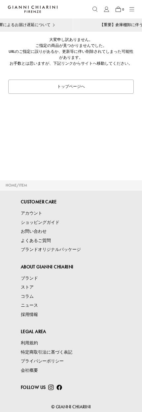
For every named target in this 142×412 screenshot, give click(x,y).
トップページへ (71, 86)
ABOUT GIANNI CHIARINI (47, 267)
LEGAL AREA (33, 331)
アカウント (31, 213)
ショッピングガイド (40, 222)
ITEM (23, 185)
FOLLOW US (33, 387)
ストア (27, 287)
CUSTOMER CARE (38, 202)
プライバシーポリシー (42, 361)
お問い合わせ (34, 231)
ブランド (29, 278)
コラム (27, 296)
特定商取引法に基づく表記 (46, 352)
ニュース (29, 305)
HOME (11, 185)
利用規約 (29, 343)
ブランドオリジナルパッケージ (51, 249)
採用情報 (29, 314)
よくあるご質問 (36, 240)
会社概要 (29, 370)
